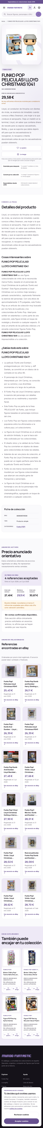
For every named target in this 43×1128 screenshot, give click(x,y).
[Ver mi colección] (39, 7)
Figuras (4, 1086)
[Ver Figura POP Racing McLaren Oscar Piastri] (31, 1003)
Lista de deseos (28, 1082)
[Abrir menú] (4, 7)
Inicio (3, 21)
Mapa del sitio (27, 1086)
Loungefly (5, 1082)
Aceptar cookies (21, 1121)
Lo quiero (23, 148)
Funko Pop (5, 1079)
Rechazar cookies (21, 1115)
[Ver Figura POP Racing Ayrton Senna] (11, 1003)
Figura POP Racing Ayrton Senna (9, 1019)
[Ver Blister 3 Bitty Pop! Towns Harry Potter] (31, 958)
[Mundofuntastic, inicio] (14, 8)
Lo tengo (23, 154)
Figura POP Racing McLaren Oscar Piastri (31, 1019)
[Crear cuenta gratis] (30, 7)
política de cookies (16, 1108)
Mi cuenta (26, 1079)
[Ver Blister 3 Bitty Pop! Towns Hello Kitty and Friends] (11, 958)
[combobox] (21, 14)
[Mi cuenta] (34, 7)
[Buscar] (38, 14)
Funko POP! (21, 527)
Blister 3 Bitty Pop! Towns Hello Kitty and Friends (10, 974)
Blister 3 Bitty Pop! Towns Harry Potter (30, 973)
